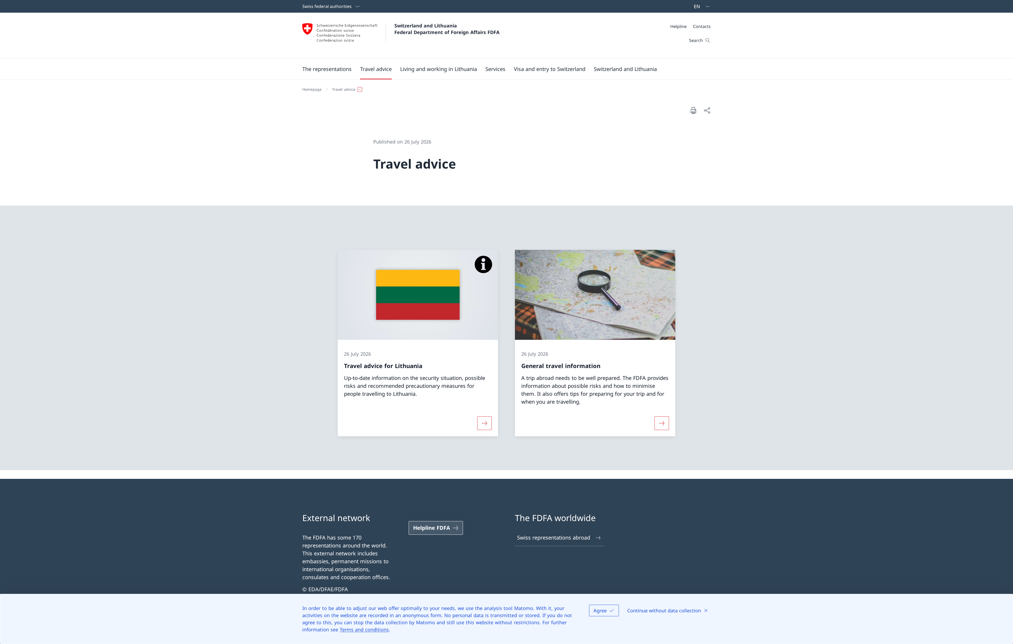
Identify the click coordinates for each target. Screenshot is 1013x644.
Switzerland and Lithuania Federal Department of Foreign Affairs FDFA (446, 28)
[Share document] (707, 110)
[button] (327, 68)
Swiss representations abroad (553, 537)
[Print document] (693, 110)
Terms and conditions (364, 629)
